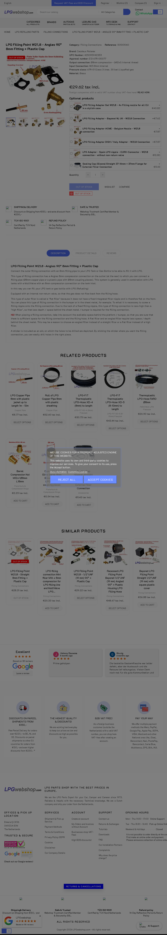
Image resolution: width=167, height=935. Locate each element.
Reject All (67, 480)
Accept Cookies (100, 480)
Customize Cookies (77, 471)
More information (58, 471)
